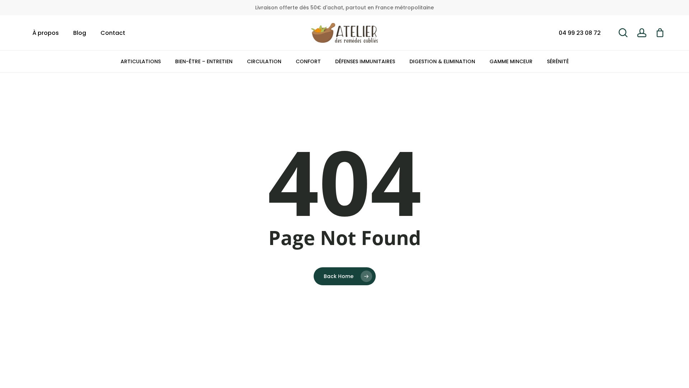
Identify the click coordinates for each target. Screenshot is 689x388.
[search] (623, 33)
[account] (641, 33)
